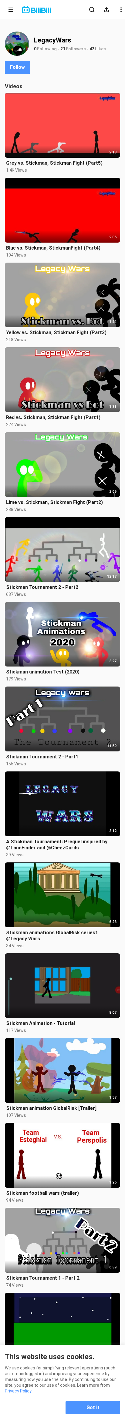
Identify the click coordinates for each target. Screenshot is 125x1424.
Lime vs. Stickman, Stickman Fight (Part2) (54, 502)
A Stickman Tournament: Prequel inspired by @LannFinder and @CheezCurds (56, 845)
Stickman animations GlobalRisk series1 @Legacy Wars (52, 936)
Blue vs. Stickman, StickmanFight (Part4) (53, 248)
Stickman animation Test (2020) (42, 672)
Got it (93, 1407)
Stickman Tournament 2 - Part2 (42, 587)
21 (62, 48)
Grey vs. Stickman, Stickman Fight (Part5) (54, 163)
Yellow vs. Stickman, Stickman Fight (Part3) (56, 332)
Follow (17, 67)
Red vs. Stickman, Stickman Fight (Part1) (53, 417)
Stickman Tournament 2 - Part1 (42, 757)
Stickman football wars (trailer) (42, 1193)
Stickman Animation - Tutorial (40, 1023)
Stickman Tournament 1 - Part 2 (42, 1278)
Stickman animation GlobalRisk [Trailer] (51, 1108)
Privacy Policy (18, 1391)
